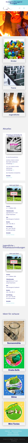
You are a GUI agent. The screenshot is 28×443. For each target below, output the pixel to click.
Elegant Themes (14, 439)
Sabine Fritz (9, 177)
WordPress (14, 441)
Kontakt (10, 432)
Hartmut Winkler (10, 234)
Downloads (16, 432)
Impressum (7, 431)
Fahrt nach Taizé (14, 185)
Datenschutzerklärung (17, 431)
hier (13, 163)
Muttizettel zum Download (13, 434)
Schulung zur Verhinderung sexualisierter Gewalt (14, 135)
